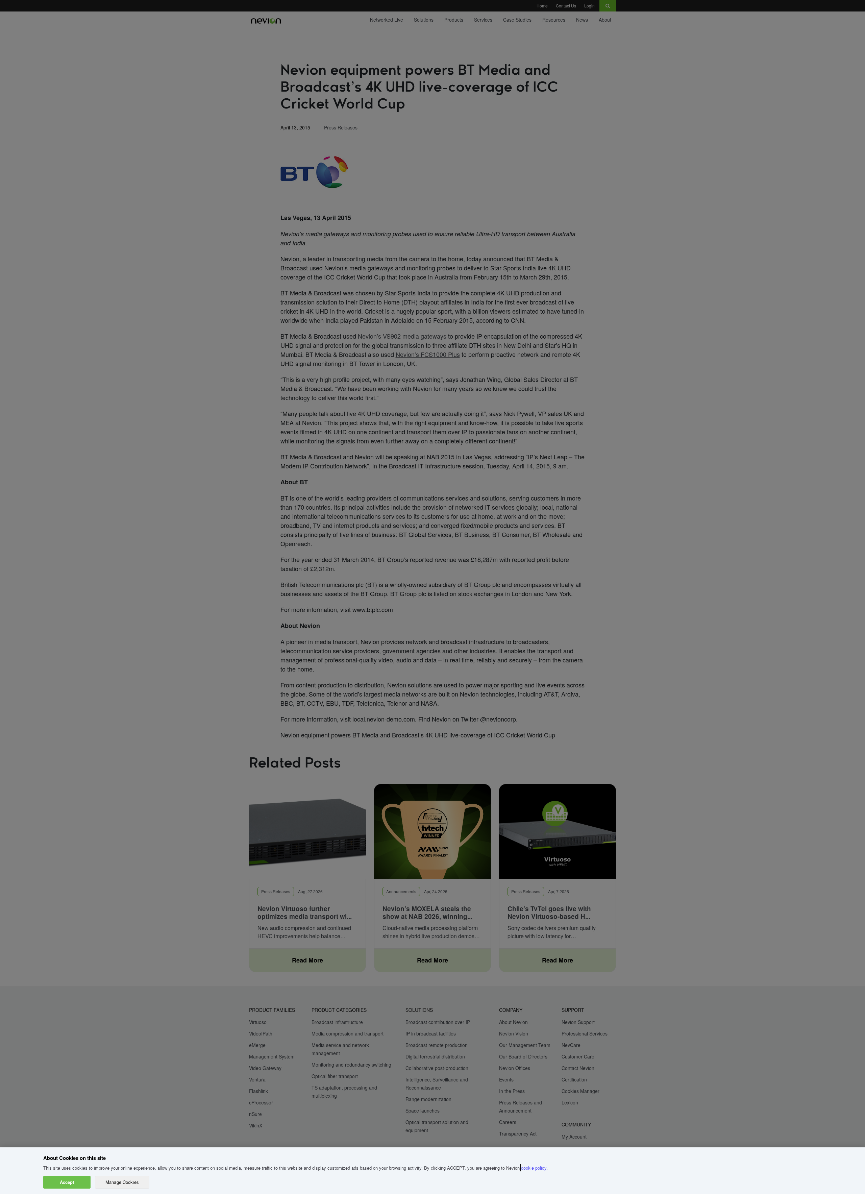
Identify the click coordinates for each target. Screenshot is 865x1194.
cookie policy (533, 1168)
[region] (432, 1170)
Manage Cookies (122, 1182)
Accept (67, 1182)
